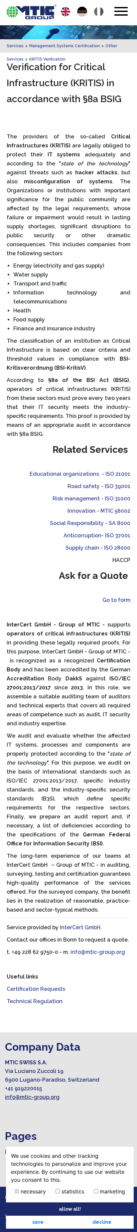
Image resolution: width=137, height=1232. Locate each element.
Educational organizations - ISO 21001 (80, 474)
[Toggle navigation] (120, 11)
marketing (111, 1191)
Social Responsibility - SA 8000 (90, 523)
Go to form (116, 600)
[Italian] (99, 12)
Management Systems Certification (64, 46)
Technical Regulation (35, 1001)
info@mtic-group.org (97, 952)
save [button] (38, 1222)
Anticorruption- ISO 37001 (97, 535)
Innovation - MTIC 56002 (99, 511)
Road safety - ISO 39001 (99, 486)
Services (15, 46)
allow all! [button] (70, 1209)
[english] (65, 12)
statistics (72, 1191)
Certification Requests (36, 989)
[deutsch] (82, 12)
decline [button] (101, 1222)
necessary (32, 1191)
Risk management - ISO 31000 (91, 498)
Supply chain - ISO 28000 (98, 548)
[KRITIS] (32, 11)
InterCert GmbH (80, 927)
